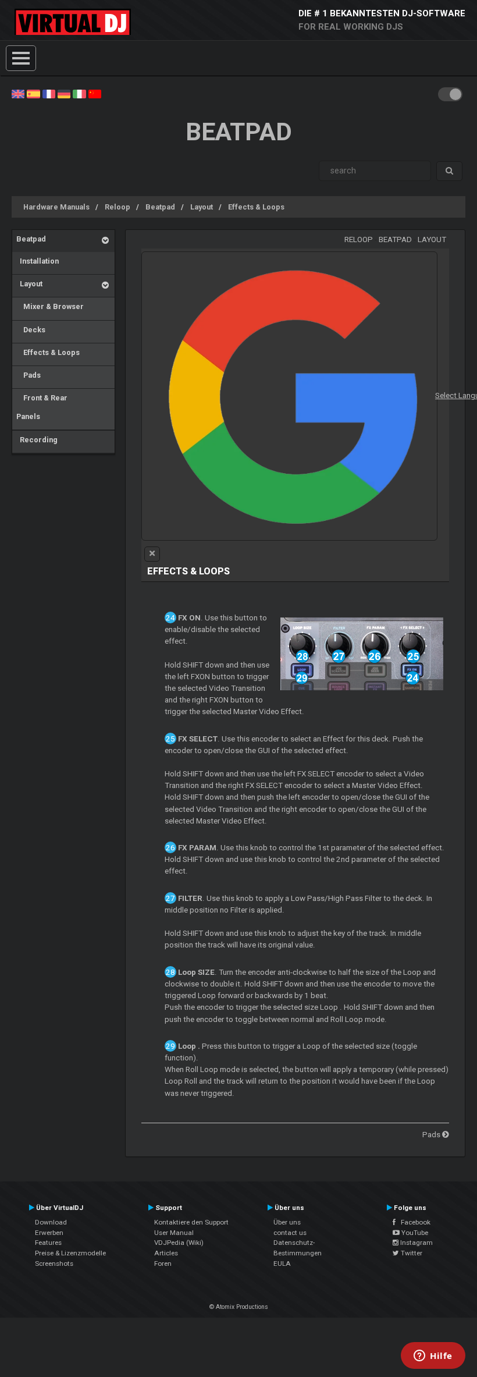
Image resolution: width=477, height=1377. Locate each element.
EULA (282, 1263)
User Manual (174, 1233)
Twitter (410, 1253)
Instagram (415, 1242)
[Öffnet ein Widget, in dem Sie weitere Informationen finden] (433, 1356)
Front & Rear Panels (41, 407)
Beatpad (160, 207)
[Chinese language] (94, 93)
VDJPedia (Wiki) (179, 1242)
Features (48, 1242)
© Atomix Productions (238, 1307)
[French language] (48, 93)
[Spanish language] (33, 93)
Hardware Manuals (56, 207)
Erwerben (49, 1233)
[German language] (64, 93)
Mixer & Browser (50, 306)
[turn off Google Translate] (152, 554)
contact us (290, 1233)
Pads (28, 375)
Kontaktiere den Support (191, 1222)
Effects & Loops (256, 207)
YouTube (414, 1233)
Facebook (413, 1222)
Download (51, 1222)
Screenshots (54, 1263)
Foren (163, 1263)
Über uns (287, 1222)
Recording (37, 439)
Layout (201, 207)
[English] (18, 93)
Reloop (117, 207)
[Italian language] (79, 93)
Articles (166, 1253)
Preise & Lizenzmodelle (70, 1253)
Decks (30, 329)
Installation (37, 261)
